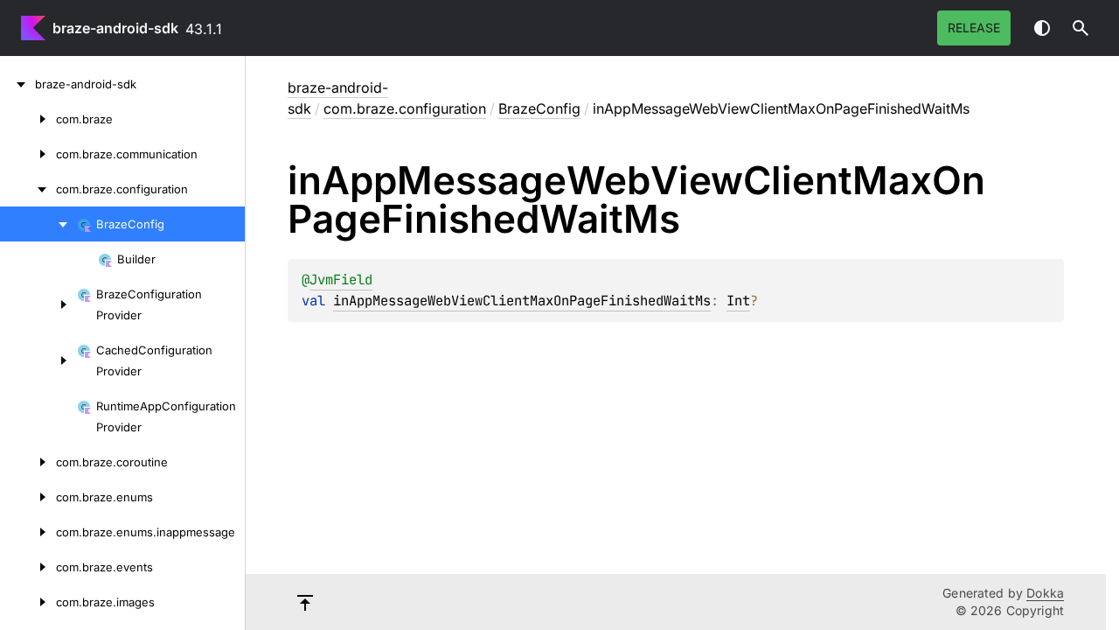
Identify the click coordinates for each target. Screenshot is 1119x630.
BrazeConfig (539, 108)
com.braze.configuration (404, 108)
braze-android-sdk (115, 28)
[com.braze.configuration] (28, 189)
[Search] (1080, 28)
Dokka (1045, 592)
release (974, 27)
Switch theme (1042, 28)
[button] (1080, 28)
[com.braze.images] (28, 602)
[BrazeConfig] (38, 224)
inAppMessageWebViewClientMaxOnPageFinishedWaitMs (522, 300)
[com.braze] (28, 119)
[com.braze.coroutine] (28, 462)
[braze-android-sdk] (17, 84)
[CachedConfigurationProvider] (38, 360)
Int (738, 300)
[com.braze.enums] (28, 497)
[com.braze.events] (28, 567)
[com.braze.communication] (28, 154)
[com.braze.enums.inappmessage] (28, 532)
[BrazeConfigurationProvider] (38, 304)
